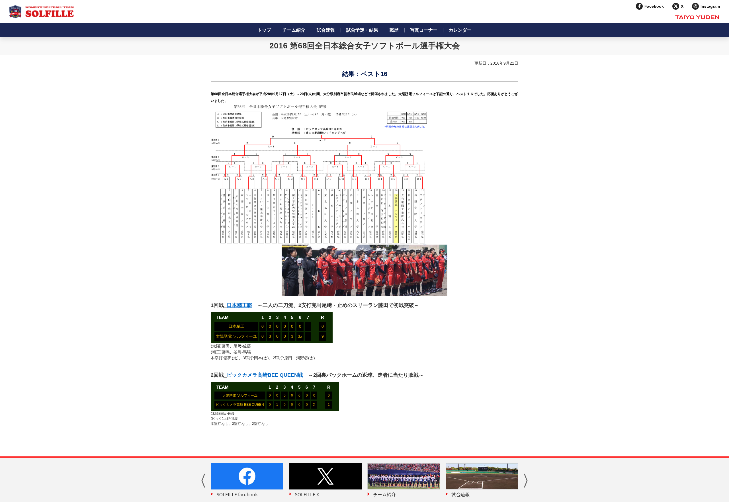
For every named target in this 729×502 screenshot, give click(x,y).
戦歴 (394, 30)
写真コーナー (423, 30)
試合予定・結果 (362, 30)
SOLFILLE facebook (237, 494)
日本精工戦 (239, 305)
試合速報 (326, 30)
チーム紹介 (293, 30)
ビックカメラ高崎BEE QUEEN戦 (265, 375)
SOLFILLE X (307, 494)
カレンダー (460, 30)
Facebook (654, 6)
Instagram (710, 6)
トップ (264, 30)
